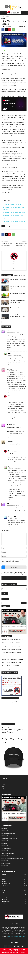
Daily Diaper (4, 828)
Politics (7, 16)
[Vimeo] (14, 946)
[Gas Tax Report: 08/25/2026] (5, 280)
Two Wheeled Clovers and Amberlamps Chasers (6, 245)
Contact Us (4, 788)
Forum (3, 784)
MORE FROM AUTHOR (19, 275)
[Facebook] (2, 29)
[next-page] (5, 322)
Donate (3, 786)
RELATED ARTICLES (7, 275)
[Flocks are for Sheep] (5, 309)
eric (3, 26)
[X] (6, 29)
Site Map (3, 791)
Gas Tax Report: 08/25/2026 (18, 279)
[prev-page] (2, 322)
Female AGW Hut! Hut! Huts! (12, 204)
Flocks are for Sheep (15, 308)
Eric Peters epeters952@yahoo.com (17, 936)
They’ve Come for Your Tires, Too (13, 652)
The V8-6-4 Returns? (6, 848)
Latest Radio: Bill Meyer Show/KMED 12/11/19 (21, 244)
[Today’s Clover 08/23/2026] (5, 295)
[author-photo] (14, 259)
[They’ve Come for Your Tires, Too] (5, 288)
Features (3, 282)
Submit (4, 593)
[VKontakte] (18, 946)
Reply (8, 349)
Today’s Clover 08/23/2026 (17, 293)
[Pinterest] (9, 29)
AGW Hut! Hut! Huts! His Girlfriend (14, 221)
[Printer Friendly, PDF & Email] (14, 50)
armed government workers (12, 226)
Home (2, 16)
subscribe (10, 574)
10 (26, 26)
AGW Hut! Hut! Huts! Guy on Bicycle (14, 213)
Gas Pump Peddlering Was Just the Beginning (12, 858)
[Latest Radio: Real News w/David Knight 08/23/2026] (5, 316)
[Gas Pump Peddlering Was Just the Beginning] (5, 302)
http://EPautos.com (14, 263)
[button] (2, 13)
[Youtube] (22, 946)
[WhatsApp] (13, 29)
